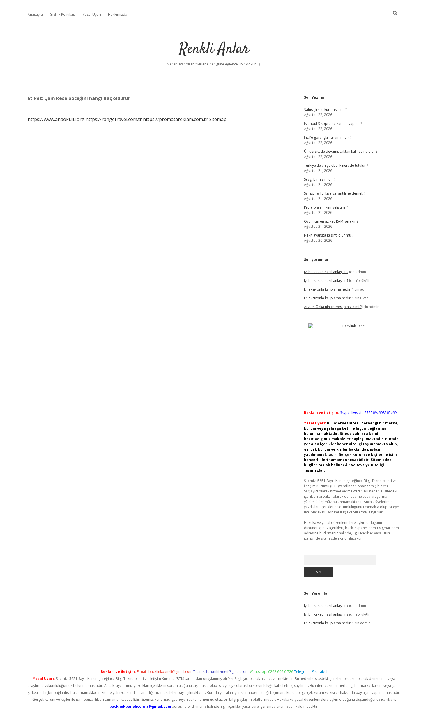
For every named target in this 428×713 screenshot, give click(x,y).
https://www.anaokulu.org (56, 119)
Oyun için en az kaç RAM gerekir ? (331, 221)
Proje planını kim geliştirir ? (326, 207)
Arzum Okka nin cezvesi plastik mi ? (333, 306)
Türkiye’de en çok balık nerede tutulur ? (336, 165)
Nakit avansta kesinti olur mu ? (328, 235)
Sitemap (218, 119)
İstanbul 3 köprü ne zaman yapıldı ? (333, 123)
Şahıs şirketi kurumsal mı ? (325, 109)
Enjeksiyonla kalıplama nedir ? (328, 289)
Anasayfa (35, 14)
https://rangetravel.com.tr (114, 119)
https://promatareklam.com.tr (175, 119)
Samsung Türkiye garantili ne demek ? (334, 193)
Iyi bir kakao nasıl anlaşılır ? (326, 271)
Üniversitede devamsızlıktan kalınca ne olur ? (340, 151)
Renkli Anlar (214, 49)
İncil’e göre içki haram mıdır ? (327, 137)
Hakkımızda (117, 14)
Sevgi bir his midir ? (319, 179)
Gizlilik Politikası (63, 14)
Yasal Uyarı (92, 14)
